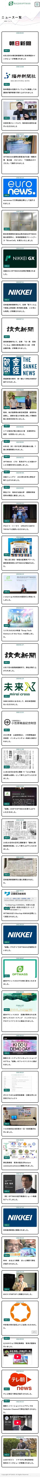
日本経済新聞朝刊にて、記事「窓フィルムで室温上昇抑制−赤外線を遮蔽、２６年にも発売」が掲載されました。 (20, 307)
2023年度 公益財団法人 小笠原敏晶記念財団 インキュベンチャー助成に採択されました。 (20, 738)
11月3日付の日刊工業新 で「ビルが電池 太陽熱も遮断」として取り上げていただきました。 (20, 775)
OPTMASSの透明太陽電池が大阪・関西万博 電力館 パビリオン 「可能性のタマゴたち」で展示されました (20, 160)
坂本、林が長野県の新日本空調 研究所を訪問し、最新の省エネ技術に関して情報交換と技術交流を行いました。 (20, 415)
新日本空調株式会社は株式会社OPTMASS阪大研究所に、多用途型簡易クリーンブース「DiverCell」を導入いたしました (20, 237)
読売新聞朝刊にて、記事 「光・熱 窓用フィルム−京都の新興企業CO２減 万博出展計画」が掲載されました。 (19, 344)
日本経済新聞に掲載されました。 (16, 1230)
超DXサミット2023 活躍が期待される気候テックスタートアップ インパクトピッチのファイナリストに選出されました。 (20, 1017)
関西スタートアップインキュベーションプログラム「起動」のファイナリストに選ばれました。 (20, 1061)
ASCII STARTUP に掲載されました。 (18, 1294)
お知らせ (7, 50)
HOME (5, 21)
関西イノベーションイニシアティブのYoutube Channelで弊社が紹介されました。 (20, 1409)
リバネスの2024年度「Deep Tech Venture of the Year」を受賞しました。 (18, 633)
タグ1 (34, 1332)
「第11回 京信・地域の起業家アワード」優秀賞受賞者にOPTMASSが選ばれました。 (19, 562)
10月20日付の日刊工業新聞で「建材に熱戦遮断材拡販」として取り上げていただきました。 (20, 845)
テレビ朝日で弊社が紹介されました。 (18, 1394)
